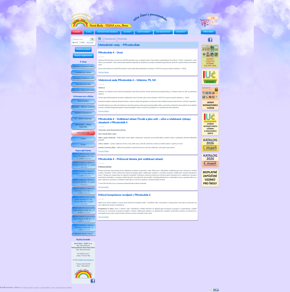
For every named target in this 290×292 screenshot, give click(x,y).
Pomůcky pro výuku (83, 72)
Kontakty (180, 32)
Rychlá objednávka (83, 55)
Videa (83, 138)
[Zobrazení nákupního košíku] (208, 20)
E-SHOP (77, 32)
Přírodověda (122, 39)
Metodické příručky (83, 84)
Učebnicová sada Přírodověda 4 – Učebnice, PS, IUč (127, 80)
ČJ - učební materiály (83, 119)
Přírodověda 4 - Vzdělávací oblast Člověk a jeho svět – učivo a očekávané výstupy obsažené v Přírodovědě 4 (144, 120)
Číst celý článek (103, 72)
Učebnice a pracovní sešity (83, 66)
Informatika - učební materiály (83, 125)
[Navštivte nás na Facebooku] (93, 283)
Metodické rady (83, 133)
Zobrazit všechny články (84, 234)
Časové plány (83, 101)
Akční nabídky (143, 32)
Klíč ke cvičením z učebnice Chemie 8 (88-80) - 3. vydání (84, 182)
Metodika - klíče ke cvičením (83, 107)
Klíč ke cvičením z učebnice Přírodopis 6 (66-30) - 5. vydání (84, 227)
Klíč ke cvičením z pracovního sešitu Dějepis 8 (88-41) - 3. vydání (84, 218)
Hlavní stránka (28, 288)
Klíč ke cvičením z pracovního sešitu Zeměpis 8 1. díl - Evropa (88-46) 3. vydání (84, 200)
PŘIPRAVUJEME (83, 49)
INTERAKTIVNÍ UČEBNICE (107, 32)
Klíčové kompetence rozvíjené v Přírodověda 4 (124, 195)
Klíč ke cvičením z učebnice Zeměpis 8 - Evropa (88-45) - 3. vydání (84, 173)
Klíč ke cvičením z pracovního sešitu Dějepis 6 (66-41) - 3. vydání (84, 210)
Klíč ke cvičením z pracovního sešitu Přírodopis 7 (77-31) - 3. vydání (84, 156)
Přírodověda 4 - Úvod (110, 52)
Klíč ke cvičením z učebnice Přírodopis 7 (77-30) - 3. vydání (84, 190)
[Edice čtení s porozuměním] (150, 17)
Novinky (127, 32)
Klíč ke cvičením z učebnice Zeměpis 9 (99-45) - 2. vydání (83, 164)
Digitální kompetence (83, 113)
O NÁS (88, 32)
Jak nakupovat (163, 32)
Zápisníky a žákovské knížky (83, 90)
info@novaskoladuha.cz (86, 260)
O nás (83, 144)
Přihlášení (208, 32)
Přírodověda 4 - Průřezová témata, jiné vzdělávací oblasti (130, 159)
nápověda (90, 43)
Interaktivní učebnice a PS (83, 78)
